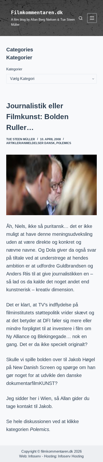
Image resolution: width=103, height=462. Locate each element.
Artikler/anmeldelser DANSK (30, 143)
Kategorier (14, 69)
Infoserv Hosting (71, 456)
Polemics (63, 143)
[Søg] (80, 18)
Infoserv (34, 456)
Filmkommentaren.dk (37, 12)
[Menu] (92, 18)
